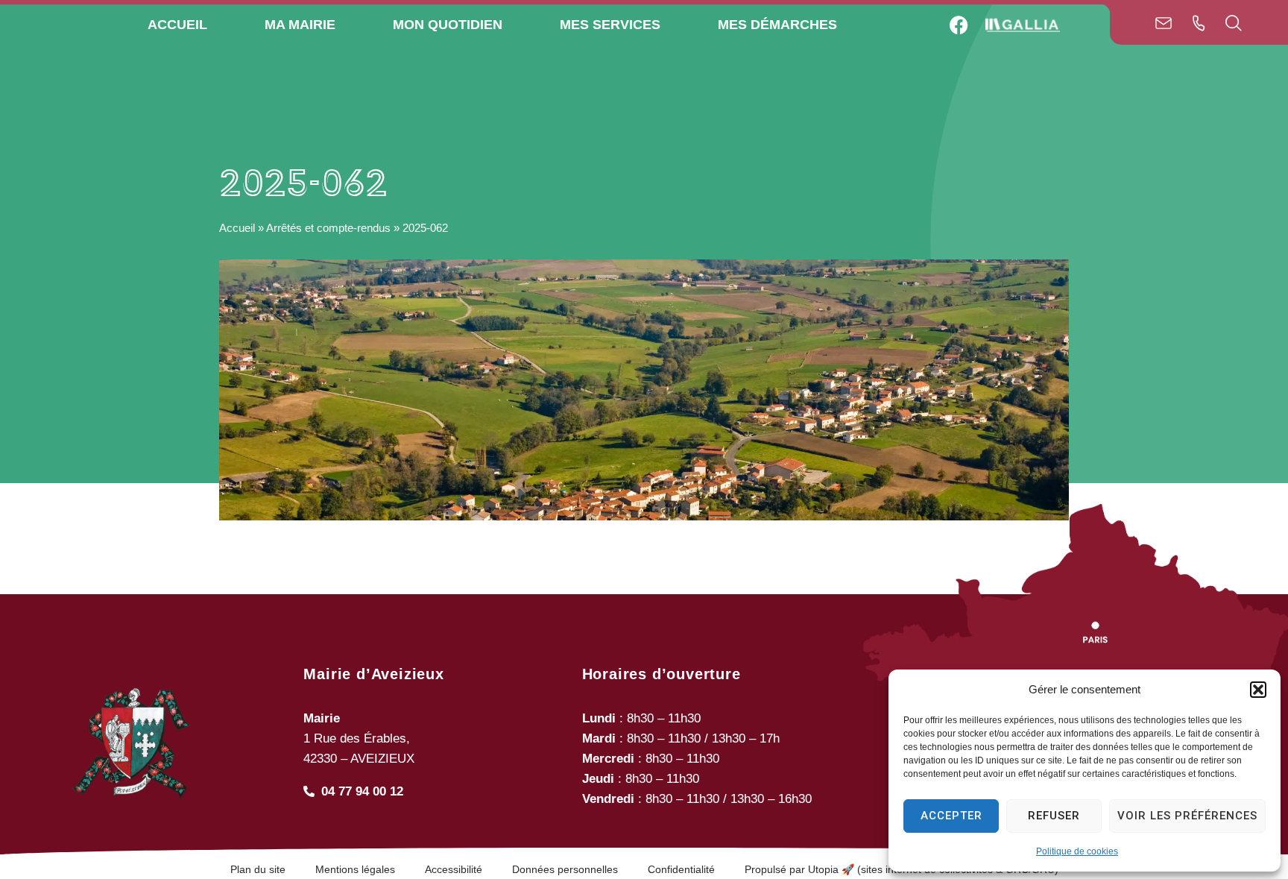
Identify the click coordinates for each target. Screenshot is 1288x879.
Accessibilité (453, 869)
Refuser (1054, 815)
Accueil (237, 227)
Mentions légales (355, 869)
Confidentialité (681, 869)
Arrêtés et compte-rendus (328, 227)
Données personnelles (565, 869)
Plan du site (257, 869)
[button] (1258, 689)
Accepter (951, 815)
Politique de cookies (1077, 851)
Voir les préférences (1187, 815)
